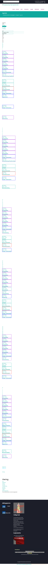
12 (2, 202)
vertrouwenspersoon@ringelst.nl (18, 527)
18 (2, 261)
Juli (2, 31)
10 (2, 199)
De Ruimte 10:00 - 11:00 (6, 88)
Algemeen (4, 466)
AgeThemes (29, 564)
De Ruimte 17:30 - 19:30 (6, 84)
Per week (4, 27)
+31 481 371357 (37, 1)
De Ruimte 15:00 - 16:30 (4, 296)
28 (2, 44)
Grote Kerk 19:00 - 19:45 (5, 117)
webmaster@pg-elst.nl (18, 536)
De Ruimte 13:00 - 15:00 (6, 424)
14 (2, 204)
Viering (3, 471)
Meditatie (4, 482)
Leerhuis (3, 487)
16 (2, 206)
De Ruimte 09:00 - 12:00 (5, 289)
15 (2, 205)
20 (2, 264)
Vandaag (4, 28)
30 (2, 46)
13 (2, 203)
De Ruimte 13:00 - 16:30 (6, 186)
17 (2, 260)
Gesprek (3, 488)
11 (2, 201)
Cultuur (3, 483)
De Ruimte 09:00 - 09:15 (5, 52)
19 (2, 263)
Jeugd (3, 489)
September (4, 33)
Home (13, 9)
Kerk (9, 506)
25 (2, 327)
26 (2, 329)
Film (3, 481)
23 (2, 267)
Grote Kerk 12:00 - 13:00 (5, 96)
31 (2, 47)
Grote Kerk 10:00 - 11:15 (5, 231)
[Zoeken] (2, 29)
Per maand (4, 26)
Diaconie (8, 513)
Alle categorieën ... (5, 490)
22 (2, 266)
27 (2, 43)
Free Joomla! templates (21, 564)
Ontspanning (4, 486)
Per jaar (3, 25)
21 (2, 265)
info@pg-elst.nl (42, 1)
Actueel (3, 484)
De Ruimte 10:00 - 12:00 (4, 81)
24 (2, 326)
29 (2, 45)
